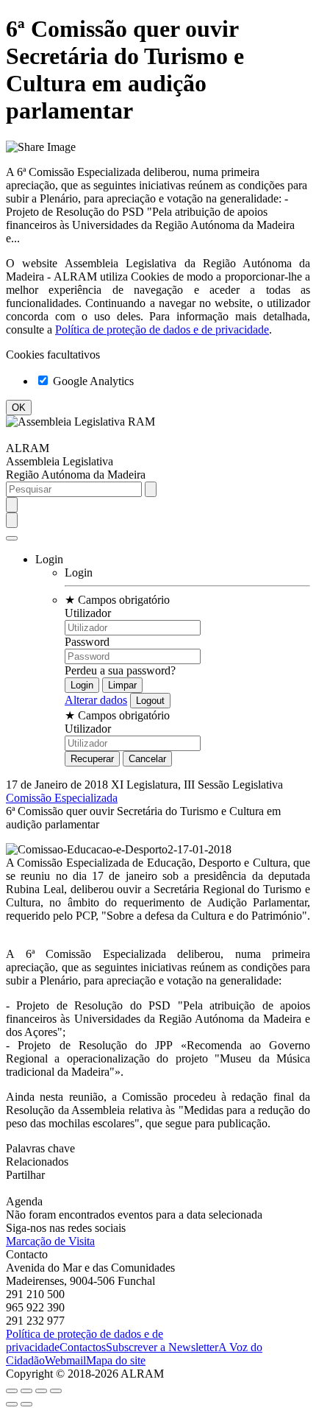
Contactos (83, 1347)
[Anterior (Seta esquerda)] (12, 1404)
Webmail (65, 1360)
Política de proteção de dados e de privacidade (162, 329)
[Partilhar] (26, 1391)
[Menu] (12, 538)
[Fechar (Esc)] (12, 1391)
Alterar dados (96, 700)
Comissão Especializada (62, 798)
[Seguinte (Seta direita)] (26, 1404)
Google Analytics (92, 381)
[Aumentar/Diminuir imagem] (56, 1391)
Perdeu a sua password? (120, 670)
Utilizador (88, 613)
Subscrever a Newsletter (162, 1347)
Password (87, 641)
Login (79, 572)
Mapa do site (116, 1360)
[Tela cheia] (41, 1391)
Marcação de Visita (50, 1241)
